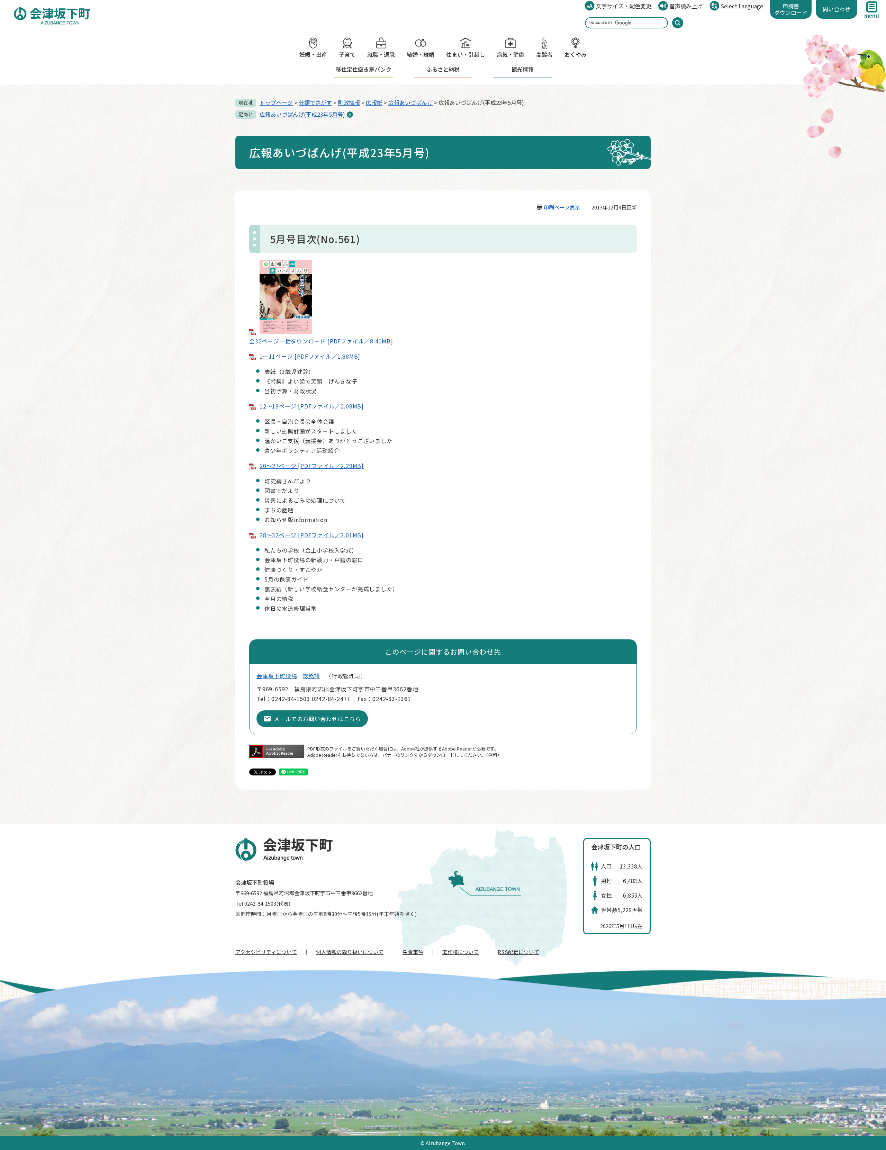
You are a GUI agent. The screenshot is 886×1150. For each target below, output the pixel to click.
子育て (347, 54)
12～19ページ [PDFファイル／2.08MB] (312, 406)
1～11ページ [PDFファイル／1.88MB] (310, 356)
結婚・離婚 (420, 54)
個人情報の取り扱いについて (349, 951)
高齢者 (544, 54)
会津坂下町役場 (276, 676)
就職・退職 (381, 54)
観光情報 (523, 69)
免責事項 (413, 951)
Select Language (742, 6)
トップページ (276, 102)
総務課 (311, 676)
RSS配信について (518, 951)
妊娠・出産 (313, 54)
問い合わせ (836, 9)
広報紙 (374, 102)
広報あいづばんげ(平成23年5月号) (302, 114)
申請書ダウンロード (790, 9)
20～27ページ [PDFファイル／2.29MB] (312, 465)
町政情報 (349, 102)
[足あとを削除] (350, 114)
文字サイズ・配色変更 (623, 6)
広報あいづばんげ (410, 102)
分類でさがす (315, 102)
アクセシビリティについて (266, 951)
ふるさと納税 (443, 69)
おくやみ (575, 54)
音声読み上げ (686, 6)
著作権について (460, 951)
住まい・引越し (465, 54)
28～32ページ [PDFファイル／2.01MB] (312, 535)
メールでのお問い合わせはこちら (317, 719)
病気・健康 (510, 54)
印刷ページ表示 (562, 207)
